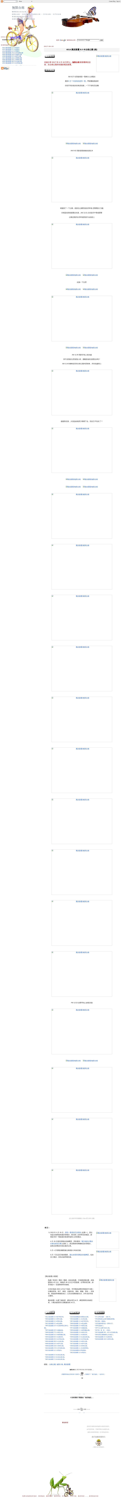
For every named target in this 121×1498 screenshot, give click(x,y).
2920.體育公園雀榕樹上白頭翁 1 (104, 1334)
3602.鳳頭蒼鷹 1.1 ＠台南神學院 (79, 1348)
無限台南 (18, 7)
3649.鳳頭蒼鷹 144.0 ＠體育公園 (104, 1339)
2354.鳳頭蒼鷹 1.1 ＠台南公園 (78, 1319)
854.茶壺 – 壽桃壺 (100, 1321)
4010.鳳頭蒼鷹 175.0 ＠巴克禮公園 (55, 1348)
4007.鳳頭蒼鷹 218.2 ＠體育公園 (12, 58)
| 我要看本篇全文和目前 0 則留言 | (70, 1374)
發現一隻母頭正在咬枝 (73, 1232)
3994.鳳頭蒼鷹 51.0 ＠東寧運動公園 (55, 1334)
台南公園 (52, 1364)
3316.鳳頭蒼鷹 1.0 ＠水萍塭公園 (79, 1339)
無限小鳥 (60, 1364)
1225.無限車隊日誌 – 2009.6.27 (103, 1323)
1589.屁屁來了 (99, 1325)
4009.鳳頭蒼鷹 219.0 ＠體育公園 (54, 1346)
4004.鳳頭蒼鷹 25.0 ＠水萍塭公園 (54, 1339)
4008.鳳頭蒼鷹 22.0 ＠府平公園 (54, 1343)
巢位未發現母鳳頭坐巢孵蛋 (79, 1255)
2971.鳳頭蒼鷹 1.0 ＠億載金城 (78, 1328)
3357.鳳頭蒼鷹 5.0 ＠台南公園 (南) (54, 1354)
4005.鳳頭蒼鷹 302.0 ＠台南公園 (54, 1341)
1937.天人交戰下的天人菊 (102, 1328)
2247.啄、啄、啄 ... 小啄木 (102, 1330)
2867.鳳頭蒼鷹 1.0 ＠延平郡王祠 (79, 1321)
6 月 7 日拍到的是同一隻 (77, 81)
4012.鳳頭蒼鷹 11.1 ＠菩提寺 (10, 49)
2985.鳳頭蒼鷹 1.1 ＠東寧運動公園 (79, 1330)
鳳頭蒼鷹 (67, 1364)
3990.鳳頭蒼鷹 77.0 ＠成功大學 (54, 1332)
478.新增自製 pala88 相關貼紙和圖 (104, 1319)
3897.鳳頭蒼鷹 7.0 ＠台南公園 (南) (54, 1359)
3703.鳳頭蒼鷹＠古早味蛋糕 (78, 1350)
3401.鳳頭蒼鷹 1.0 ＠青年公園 (78, 1341)
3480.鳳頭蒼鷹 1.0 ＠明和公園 (78, 1346)
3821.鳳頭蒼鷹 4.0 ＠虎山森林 (53, 1323)
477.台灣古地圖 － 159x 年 (102, 1316)
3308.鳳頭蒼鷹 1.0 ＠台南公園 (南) (79, 1337)
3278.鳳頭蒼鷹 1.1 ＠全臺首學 (78, 1334)
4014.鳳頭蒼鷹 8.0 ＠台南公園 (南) (81, 49)
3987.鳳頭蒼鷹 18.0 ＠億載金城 (54, 1330)
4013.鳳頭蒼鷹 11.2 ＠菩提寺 (53, 1350)
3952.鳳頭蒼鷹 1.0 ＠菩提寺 (78, 1352)
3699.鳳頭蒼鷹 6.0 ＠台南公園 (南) (54, 1357)
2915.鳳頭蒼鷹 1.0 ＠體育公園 (78, 1325)
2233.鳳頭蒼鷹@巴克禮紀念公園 (79, 1316)
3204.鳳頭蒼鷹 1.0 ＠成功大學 (78, 1332)
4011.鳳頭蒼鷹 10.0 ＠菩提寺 (10, 51)
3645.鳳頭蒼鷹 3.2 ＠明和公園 (53, 1321)
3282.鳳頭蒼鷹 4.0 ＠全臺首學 (103, 1337)
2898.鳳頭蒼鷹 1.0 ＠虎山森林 (78, 1323)
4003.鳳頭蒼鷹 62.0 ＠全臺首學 (54, 1337)
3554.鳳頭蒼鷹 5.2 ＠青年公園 (53, 1319)
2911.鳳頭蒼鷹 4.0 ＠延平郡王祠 (54, 1316)
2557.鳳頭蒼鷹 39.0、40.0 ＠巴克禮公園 (106, 1332)
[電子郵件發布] (81, 1378)
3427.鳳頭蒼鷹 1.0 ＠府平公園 (78, 1343)
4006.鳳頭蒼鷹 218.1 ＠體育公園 (12, 59)
